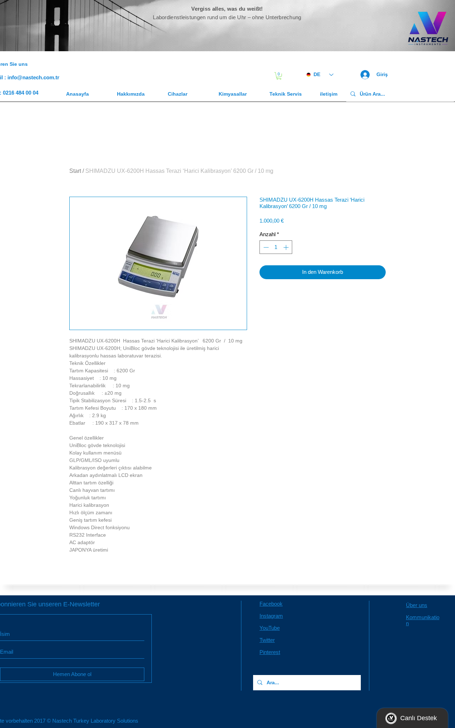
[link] (278, 76)
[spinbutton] (276, 247)
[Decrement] (265, 247)
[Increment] (286, 247)
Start (75, 171)
